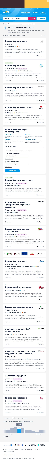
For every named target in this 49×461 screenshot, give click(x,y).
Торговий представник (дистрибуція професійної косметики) (17, 204)
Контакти (11, 449)
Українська (6, 445)
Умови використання (8, 451)
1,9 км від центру (24, 236)
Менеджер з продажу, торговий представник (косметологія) (20, 352)
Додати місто (8, 166)
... (34, 23)
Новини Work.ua (29, 449)
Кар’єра (22, 449)
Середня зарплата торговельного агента (18, 421)
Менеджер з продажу (26, 23)
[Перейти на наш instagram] (19, 445)
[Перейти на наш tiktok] (26, 445)
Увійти (43, 12)
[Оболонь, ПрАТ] (32, 254)
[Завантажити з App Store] (32, 445)
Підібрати (42, 18)
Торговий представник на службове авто (17, 230)
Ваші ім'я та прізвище (10, 146)
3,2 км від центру (24, 403)
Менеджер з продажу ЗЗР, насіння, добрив (17, 330)
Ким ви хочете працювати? (12, 153)
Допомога (37, 449)
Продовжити (12, 170)
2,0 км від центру (23, 381)
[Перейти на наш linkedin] (22, 445)
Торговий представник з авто (19, 87)
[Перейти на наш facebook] (11, 445)
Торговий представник (13, 23)
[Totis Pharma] (39, 254)
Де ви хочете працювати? (12, 161)
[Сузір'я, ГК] (24, 254)
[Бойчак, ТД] (9, 254)
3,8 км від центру (23, 112)
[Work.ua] (7, 12)
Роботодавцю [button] (8, 455)
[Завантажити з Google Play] (42, 445)
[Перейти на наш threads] (15, 445)
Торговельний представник (18, 287)
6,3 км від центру (22, 334)
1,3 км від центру (27, 71)
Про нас (17, 449)
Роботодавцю (41, 8)
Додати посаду (9, 158)
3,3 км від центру (11, 268)
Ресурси (5, 449)
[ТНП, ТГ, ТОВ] (17, 254)
